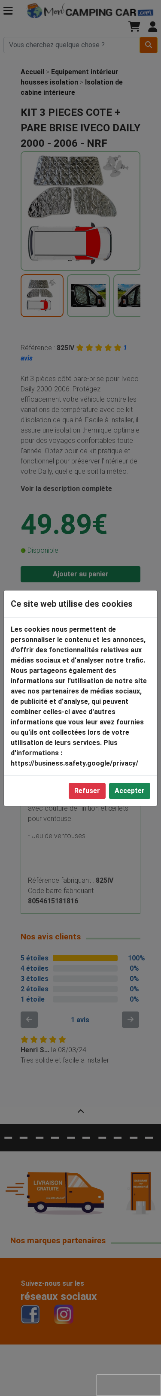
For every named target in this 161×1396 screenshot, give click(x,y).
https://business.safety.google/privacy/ (74, 763)
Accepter (130, 791)
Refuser (87, 791)
